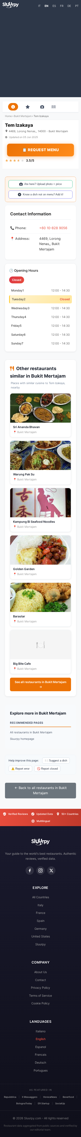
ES (54, 6)
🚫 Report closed (47, 768)
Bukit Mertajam (23, 116)
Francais (40, 1054)
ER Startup (43, 1103)
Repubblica (10, 1097)
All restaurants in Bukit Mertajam (31, 732)
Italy (40, 905)
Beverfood (68, 1097)
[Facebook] (30, 870)
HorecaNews (50, 1097)
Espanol (40, 1047)
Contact (40, 980)
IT (39, 6)
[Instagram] (40, 870)
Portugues (41, 1070)
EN (46, 6)
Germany (40, 928)
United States (40, 936)
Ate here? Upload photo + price (43, 184)
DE (69, 6)
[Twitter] (51, 870)
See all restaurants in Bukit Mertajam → (40, 684)
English (40, 1039)
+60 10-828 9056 (53, 228)
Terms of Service (40, 995)
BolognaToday (24, 1103)
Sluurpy (40, 944)
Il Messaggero (29, 1097)
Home (8, 116)
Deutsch (40, 1062)
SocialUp (60, 1103)
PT (77, 6)
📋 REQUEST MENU (40, 150)
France (40, 913)
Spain (40, 920)
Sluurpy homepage (22, 738)
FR (61, 6)
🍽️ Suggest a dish (56, 760)
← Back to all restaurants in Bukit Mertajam (41, 790)
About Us (40, 972)
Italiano (40, 1031)
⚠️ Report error (20, 768)
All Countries (40, 897)
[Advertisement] (40, 52)
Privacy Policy (40, 987)
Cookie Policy (40, 1003)
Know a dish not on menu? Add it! (43, 194)
